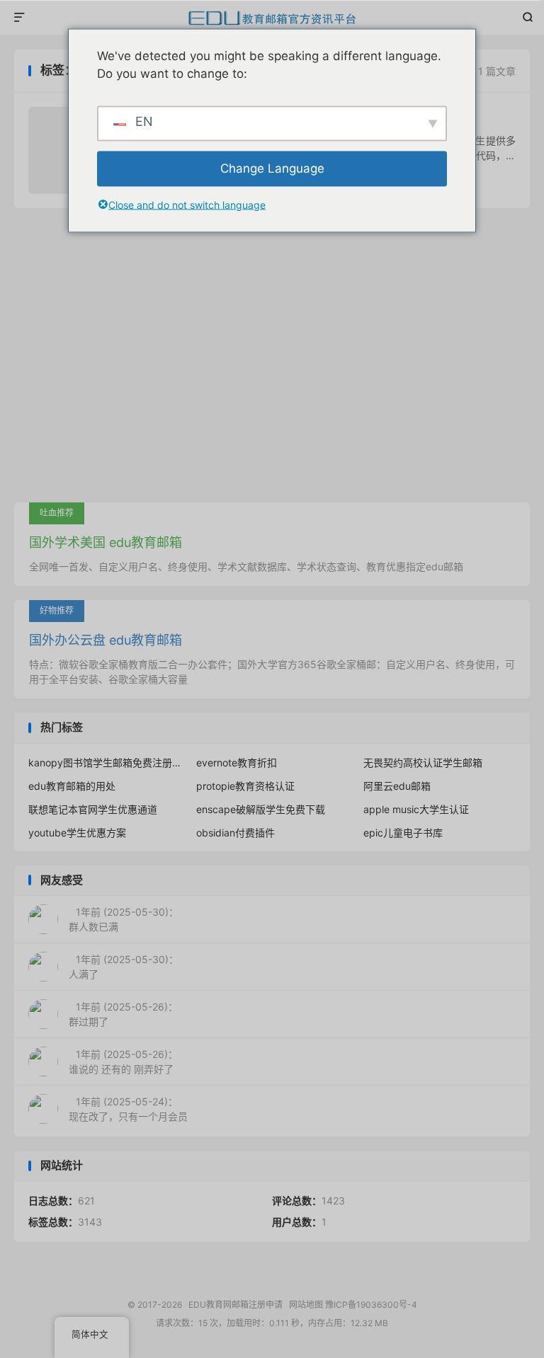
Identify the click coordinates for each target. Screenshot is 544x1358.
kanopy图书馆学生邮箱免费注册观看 (104, 762)
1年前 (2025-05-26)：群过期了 (123, 1014)
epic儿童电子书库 (403, 833)
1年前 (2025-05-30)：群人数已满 (123, 919)
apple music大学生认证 (416, 809)
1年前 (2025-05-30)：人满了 (123, 966)
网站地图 (306, 1304)
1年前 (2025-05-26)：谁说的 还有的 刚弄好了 (123, 1061)
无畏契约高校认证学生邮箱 (422, 762)
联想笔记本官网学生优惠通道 (92, 809)
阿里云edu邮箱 (397, 786)
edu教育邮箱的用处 (71, 786)
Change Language (272, 168)
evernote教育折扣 (236, 762)
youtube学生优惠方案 (77, 833)
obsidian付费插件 (235, 833)
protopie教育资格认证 (245, 786)
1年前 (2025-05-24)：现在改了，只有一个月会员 (128, 1108)
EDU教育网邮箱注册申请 (272, 17)
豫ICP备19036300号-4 (371, 1304)
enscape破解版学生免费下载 (260, 809)
